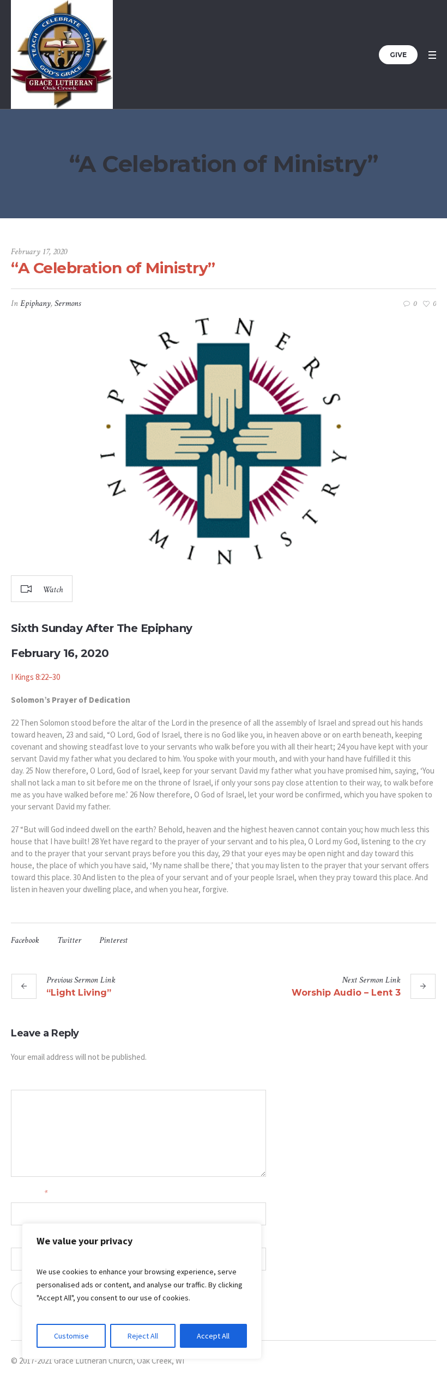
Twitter (69, 940)
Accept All (213, 1336)
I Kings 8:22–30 (35, 677)
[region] (142, 1291)
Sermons (68, 303)
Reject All (143, 1336)
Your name (29, 1193)
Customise (71, 1336)
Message (22, 1080)
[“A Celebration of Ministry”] (223, 441)
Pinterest (113, 940)
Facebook (25, 940)
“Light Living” (78, 992)
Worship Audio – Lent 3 (346, 992)
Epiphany (35, 303)
